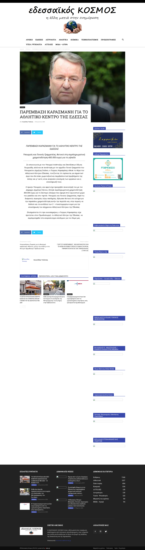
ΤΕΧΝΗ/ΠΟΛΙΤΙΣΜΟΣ (89, 40)
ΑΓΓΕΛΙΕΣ (49, 44)
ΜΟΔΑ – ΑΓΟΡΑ (62, 44)
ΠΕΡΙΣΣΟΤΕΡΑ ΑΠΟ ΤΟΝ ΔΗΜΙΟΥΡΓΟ (53, 276)
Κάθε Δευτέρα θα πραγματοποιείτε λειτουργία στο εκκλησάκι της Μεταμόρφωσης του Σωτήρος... (40, 493)
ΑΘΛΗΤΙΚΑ (63, 40)
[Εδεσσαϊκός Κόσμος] (72, 20)
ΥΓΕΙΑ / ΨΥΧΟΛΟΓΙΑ (34, 44)
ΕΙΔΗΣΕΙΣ (39, 40)
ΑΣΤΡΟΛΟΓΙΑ (51, 40)
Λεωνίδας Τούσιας (27, 121)
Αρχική (22, 49)
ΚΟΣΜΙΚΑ (75, 40)
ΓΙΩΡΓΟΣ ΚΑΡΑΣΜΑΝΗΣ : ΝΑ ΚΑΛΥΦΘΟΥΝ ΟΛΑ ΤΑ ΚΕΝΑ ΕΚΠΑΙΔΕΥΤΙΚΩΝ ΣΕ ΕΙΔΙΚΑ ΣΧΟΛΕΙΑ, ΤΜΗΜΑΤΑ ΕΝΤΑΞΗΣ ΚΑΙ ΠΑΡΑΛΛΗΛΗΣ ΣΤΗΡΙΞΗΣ (72, 248)
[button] (122, 40)
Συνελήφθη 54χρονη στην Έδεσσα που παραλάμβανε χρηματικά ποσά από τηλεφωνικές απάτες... (76, 490)
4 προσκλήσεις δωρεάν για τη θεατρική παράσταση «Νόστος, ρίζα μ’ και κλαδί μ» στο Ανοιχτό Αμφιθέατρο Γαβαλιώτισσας (35, 246)
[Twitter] (123, 1)
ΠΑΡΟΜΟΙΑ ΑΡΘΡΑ (28, 276)
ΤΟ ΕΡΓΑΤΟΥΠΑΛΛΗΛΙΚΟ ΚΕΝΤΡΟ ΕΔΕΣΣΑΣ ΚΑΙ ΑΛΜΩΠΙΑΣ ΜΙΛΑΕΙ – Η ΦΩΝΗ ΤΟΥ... (40, 480)
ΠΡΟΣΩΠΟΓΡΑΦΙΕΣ (108, 40)
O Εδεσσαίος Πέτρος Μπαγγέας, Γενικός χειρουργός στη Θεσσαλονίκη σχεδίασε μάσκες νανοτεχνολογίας (78, 503)
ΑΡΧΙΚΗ (29, 40)
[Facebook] (117, 1)
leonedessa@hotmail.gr (63, 540)
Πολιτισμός (109, 548)
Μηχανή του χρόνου (99, 548)
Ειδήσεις (28, 49)
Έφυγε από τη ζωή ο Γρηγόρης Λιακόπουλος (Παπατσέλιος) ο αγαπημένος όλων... (78, 479)
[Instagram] (120, 1)
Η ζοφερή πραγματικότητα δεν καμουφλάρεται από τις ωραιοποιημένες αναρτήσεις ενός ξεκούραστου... (41, 507)
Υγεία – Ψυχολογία (119, 548)
